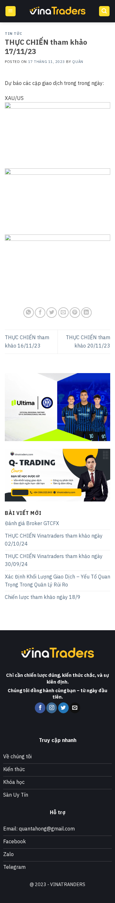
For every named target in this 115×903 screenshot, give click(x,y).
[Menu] (10, 11)
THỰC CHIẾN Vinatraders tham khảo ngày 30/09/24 (54, 560)
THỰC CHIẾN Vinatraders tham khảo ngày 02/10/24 (54, 539)
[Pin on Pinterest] (75, 312)
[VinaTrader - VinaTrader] (57, 11)
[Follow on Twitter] (63, 707)
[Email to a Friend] (63, 312)
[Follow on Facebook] (40, 707)
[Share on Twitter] (51, 312)
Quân (77, 61)
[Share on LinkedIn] (86, 312)
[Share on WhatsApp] (28, 312)
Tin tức (13, 33)
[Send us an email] (75, 707)
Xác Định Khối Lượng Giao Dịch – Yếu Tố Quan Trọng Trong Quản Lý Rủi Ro (57, 580)
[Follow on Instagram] (51, 707)
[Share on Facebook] (40, 312)
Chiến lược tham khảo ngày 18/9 (42, 597)
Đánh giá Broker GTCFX (32, 523)
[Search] (104, 11)
